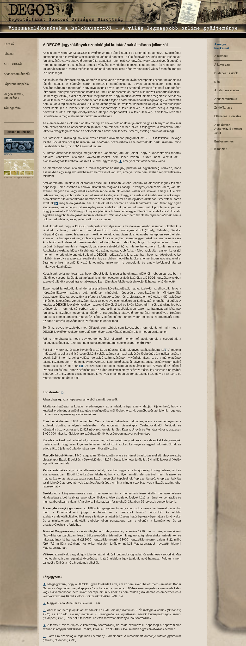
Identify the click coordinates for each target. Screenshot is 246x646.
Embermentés (224, 141)
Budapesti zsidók (226, 73)
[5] (62, 392)
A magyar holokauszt (221, 46)
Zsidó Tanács (223, 107)
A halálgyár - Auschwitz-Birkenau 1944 (228, 129)
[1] (120, 161)
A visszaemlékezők (17, 74)
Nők (217, 82)
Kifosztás (220, 149)
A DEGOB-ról (13, 64)
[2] (56, 203)
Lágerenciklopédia (16, 84)
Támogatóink (12, 108)
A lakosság (222, 64)
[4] (81, 366)
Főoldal (8, 54)
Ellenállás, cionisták (227, 116)
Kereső (9, 44)
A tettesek (221, 56)
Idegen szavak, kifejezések (14, 96)
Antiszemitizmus (225, 99)
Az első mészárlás (227, 90)
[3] (165, 349)
